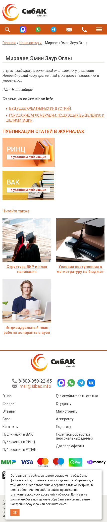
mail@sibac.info (35, 386)
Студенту (63, 404)
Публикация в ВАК (17, 434)
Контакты (10, 427)
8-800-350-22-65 (35, 381)
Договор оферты (70, 446)
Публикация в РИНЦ (18, 442)
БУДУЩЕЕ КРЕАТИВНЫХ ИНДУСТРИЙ (40, 108)
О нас (6, 396)
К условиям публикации (28, 157)
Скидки (8, 404)
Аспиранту (65, 419)
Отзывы (8, 411)
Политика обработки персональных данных (74, 436)
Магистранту (66, 411)
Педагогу (63, 427)
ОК (15, 512)
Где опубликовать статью (77, 396)
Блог (6, 419)
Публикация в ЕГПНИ (19, 450)
